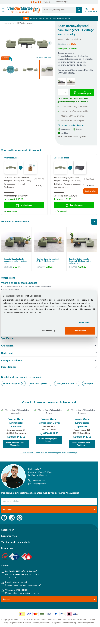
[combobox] (62, 10)
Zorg (6, 623)
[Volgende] (50, 43)
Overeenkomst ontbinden (74, 620)
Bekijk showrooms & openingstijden (72, 137)
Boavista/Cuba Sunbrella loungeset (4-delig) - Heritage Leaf (15, 261)
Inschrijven (7, 510)
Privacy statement (41, 623)
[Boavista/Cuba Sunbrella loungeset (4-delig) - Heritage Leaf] (16, 242)
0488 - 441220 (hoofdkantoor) (23, 571)
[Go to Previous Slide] (87, 222)
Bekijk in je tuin (90, 191)
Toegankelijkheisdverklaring (63, 623)
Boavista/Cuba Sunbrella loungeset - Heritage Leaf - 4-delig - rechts (80, 261)
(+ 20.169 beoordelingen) (58, 2)
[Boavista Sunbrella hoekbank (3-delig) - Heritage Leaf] (49, 242)
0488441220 (21, 590)
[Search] (79, 10)
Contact (6, 599)
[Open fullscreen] (27, 43)
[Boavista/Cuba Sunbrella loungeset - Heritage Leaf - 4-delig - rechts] (82, 242)
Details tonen (84, 322)
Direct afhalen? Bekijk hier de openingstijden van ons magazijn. (49, 453)
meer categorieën (86, 623)
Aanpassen (47, 331)
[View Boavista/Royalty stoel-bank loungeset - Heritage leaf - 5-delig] (10, 69)
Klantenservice (54, 620)
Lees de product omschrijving (69, 39)
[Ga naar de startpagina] (23, 10)
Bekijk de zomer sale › (64, 18)
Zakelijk (91, 620)
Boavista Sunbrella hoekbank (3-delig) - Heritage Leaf (47, 260)
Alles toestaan (79, 331)
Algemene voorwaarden (20, 623)
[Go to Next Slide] (94, 222)
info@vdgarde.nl (19, 582)
